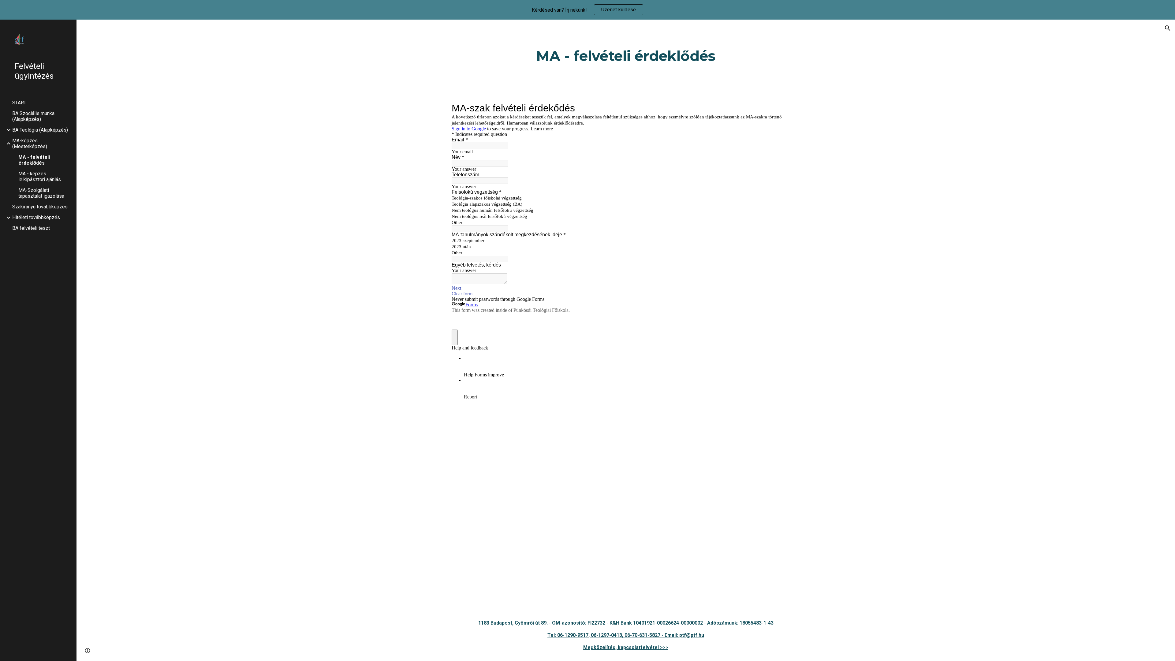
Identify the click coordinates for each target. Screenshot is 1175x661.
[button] (1167, 28)
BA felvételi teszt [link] (31, 228)
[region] (587, 10)
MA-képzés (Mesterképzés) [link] (29, 143)
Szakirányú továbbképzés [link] (40, 207)
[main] (625, 56)
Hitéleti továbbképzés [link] (36, 217)
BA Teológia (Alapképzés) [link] (40, 130)
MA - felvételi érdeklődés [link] (34, 160)
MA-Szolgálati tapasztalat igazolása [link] (41, 193)
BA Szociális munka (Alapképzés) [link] (33, 116)
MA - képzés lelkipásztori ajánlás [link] (39, 176)
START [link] (19, 103)
